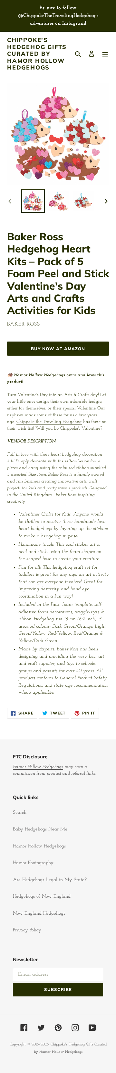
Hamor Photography (33, 863)
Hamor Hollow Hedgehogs (39, 375)
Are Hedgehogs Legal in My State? (50, 880)
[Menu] (105, 54)
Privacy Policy (27, 930)
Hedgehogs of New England (42, 896)
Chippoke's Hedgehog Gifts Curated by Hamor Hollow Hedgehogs (37, 54)
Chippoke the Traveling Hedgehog (49, 421)
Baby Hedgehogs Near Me (40, 829)
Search (19, 812)
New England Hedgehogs (39, 913)
